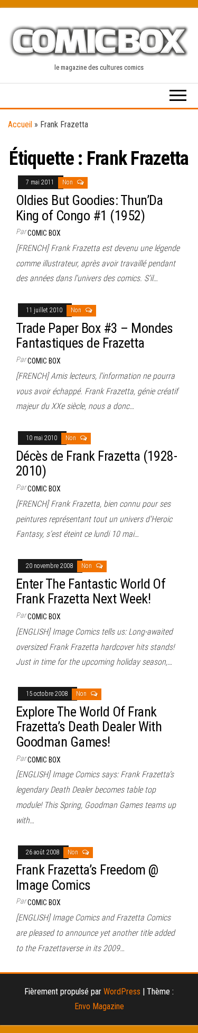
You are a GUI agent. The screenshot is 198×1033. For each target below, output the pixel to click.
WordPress (121, 992)
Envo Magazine (99, 1006)
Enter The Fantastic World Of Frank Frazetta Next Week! (90, 591)
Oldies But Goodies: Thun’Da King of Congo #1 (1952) (89, 208)
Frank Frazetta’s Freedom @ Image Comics (87, 877)
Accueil (20, 124)
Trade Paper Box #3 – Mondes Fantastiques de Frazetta (94, 335)
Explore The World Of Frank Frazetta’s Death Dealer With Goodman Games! (89, 727)
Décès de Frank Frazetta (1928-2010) (96, 463)
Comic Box (44, 233)
